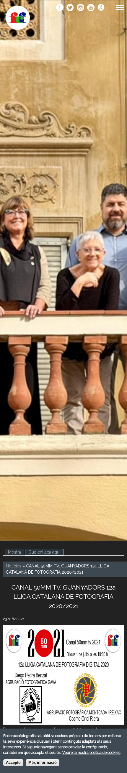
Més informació (42, 763)
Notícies (13, 566)
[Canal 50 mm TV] (101, 8)
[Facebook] (60, 8)
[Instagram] (80, 8)
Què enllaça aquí (46, 552)
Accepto (13, 763)
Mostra (14, 552)
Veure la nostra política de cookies (91, 752)
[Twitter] (70, 8)
